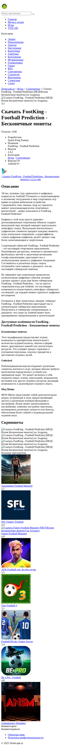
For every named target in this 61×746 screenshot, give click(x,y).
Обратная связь (16, 734)
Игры (11, 25)
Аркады (12, 45)
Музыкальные (15, 59)
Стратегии (14, 74)
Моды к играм (16, 22)
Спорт (11, 83)
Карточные (14, 51)
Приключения (15, 42)
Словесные (14, 80)
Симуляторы (15, 71)
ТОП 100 (13, 28)
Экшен (11, 39)
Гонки (11, 65)
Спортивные (23, 157)
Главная (12, 19)
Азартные (13, 53)
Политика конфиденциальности (25, 737)
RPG (10, 68)
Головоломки (15, 62)
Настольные (14, 48)
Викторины (14, 77)
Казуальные (14, 56)
